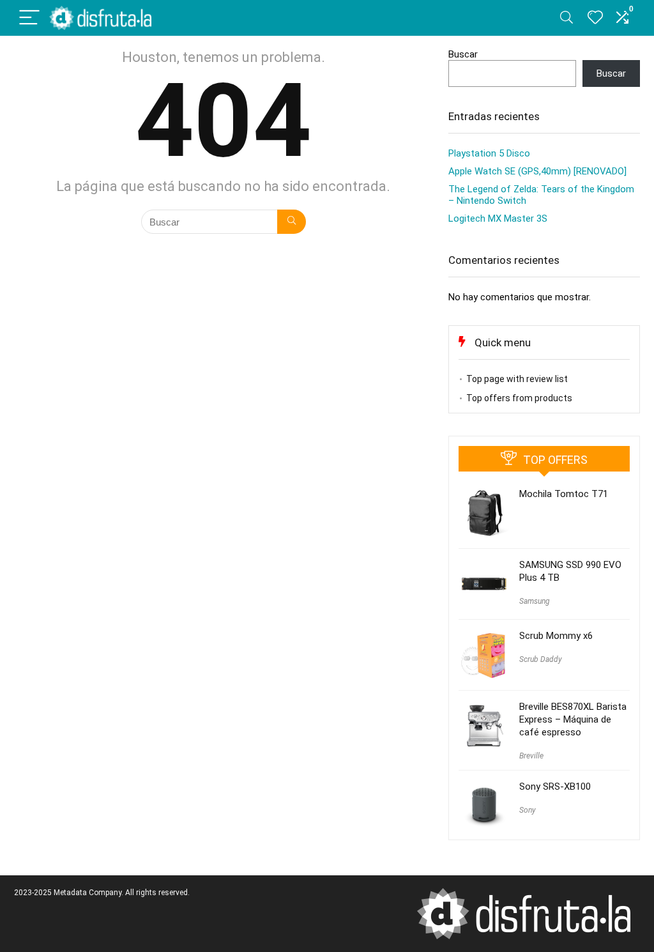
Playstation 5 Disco (489, 153)
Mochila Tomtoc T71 (563, 494)
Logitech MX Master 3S (497, 218)
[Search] (566, 18)
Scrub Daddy (540, 659)
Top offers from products (519, 398)
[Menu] (29, 18)
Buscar (463, 54)
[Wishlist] (595, 18)
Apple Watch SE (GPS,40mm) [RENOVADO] (537, 171)
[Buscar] (291, 222)
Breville (531, 755)
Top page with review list (517, 379)
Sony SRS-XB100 (555, 786)
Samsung (534, 601)
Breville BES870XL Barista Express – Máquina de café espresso (573, 719)
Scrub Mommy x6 (556, 635)
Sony (527, 810)
